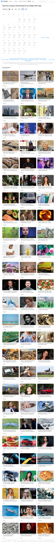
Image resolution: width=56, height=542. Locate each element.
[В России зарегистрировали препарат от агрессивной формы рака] (10, 305)
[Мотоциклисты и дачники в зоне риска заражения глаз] (45, 235)
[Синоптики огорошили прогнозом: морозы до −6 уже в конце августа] (28, 148)
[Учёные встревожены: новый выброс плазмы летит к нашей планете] (45, 218)
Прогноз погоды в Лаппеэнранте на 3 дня (18, 58)
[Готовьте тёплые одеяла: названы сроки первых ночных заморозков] (10, 183)
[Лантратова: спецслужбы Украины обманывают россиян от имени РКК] (28, 183)
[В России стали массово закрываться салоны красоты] (10, 131)
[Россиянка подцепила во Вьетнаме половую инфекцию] (45, 113)
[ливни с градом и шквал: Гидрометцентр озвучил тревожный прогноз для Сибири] (28, 253)
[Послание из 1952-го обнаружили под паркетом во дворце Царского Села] (10, 79)
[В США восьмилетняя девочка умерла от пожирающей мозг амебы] (45, 513)
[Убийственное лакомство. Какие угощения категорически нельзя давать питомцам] (45, 131)
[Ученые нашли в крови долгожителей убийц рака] (10, 461)
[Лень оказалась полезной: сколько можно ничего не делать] (28, 374)
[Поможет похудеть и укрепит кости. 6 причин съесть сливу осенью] (45, 253)
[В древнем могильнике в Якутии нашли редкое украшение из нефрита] (10, 340)
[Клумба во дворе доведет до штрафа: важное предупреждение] (28, 113)
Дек (26, 9)
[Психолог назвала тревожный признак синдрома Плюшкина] (45, 322)
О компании (5, 541)
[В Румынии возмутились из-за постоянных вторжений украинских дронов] (10, 392)
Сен (16, 9)
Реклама (9, 541)
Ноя (23, 9)
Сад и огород (51, 59)
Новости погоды (43, 59)
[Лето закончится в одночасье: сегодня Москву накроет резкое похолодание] (10, 113)
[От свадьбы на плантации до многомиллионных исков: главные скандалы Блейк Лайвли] (10, 496)
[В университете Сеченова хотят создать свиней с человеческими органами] (10, 166)
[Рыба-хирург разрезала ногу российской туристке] (10, 322)
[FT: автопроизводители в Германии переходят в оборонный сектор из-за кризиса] (10, 531)
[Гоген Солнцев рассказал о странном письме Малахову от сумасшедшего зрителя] (10, 200)
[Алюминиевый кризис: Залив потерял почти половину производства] (45, 531)
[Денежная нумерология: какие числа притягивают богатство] (28, 479)
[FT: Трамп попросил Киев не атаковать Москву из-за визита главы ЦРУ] (28, 96)
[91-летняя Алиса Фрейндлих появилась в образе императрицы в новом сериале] (28, 426)
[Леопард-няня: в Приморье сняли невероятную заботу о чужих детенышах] (10, 235)
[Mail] (1, 1)
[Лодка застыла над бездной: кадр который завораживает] (45, 305)
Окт (19, 9)
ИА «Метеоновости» (52, 541)
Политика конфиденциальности (22, 541)
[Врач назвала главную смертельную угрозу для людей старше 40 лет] (10, 218)
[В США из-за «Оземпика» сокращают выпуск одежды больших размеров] (45, 200)
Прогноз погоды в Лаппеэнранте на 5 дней (37, 58)
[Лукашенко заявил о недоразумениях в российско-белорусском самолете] (28, 79)
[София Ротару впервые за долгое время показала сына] (45, 166)
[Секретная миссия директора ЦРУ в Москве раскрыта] (10, 409)
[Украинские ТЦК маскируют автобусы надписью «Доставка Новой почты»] (28, 200)
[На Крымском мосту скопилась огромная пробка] (45, 461)
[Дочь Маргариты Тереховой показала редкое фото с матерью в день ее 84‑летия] (28, 305)
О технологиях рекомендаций (32, 541)
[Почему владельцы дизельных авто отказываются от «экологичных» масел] (28, 461)
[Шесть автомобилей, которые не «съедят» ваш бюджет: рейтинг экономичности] (45, 496)
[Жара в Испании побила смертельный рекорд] (28, 392)
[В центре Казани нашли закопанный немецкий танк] (10, 96)
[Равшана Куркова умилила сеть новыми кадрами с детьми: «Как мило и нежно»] (45, 183)
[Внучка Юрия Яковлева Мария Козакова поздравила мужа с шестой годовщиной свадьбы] (28, 513)
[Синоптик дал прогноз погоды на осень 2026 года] (45, 79)
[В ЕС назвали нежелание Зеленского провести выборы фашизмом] (28, 287)
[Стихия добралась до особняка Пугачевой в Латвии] (28, 131)
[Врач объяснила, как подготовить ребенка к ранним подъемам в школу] (28, 409)
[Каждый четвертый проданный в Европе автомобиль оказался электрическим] (45, 426)
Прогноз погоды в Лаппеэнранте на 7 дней (10, 59)
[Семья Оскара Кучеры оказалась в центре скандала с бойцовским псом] (10, 287)
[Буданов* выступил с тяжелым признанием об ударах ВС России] (28, 235)
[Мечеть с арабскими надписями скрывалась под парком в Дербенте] (28, 357)
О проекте (14, 541)
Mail (1, 541)
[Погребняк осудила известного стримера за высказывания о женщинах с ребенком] (28, 496)
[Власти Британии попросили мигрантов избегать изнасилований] (45, 96)
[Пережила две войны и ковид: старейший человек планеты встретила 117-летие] (45, 148)
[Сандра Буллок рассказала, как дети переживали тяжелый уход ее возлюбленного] (45, 444)
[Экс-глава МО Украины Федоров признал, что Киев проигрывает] (28, 166)
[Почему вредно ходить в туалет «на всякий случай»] (45, 340)
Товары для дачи (28, 60)
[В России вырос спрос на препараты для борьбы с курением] (28, 340)
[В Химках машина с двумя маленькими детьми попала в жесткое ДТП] (10, 374)
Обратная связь (40, 541)
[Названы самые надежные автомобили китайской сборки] (45, 392)
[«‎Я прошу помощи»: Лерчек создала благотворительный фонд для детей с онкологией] (45, 357)
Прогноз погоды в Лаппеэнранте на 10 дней (29, 59)
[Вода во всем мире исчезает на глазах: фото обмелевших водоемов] (10, 148)
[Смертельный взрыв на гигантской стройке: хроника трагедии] (45, 270)
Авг (12, 9)
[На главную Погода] (5, 1)
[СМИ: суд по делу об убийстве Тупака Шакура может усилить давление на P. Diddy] (28, 322)
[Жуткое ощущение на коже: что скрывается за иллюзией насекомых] (10, 253)
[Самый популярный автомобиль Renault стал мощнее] (28, 444)
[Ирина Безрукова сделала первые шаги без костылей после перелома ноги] (28, 531)
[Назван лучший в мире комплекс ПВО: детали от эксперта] (45, 374)
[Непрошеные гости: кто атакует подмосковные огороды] (28, 218)
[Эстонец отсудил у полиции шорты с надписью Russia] (10, 479)
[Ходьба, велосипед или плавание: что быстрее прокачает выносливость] (10, 513)
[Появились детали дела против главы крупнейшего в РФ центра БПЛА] (28, 270)
